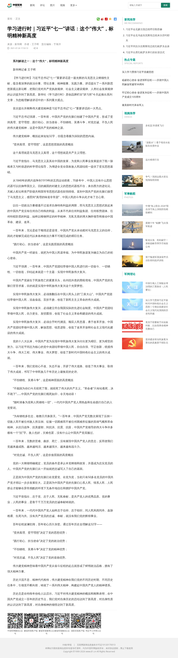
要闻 (32, 5)
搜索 (165, 5)
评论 (42, 5)
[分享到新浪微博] (102, 19)
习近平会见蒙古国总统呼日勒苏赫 (144, 29)
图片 (52, 5)
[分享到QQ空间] (110, 19)
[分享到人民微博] (106, 19)
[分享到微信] (98, 19)
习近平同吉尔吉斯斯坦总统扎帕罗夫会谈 (147, 46)
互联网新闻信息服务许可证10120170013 (96, 644)
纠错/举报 (67, 644)
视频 (62, 5)
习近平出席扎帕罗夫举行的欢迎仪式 (145, 52)
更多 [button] (72, 5)
